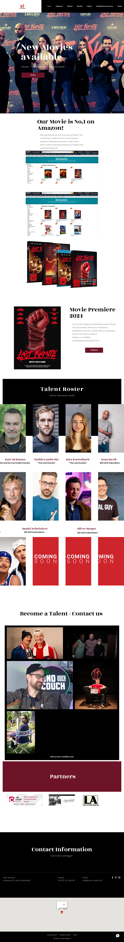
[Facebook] (112, 877)
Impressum (52, 935)
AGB (75, 935)
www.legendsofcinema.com (86, 340)
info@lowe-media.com (92, 880)
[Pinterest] (116, 877)
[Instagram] (119, 877)
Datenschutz (65, 935)
